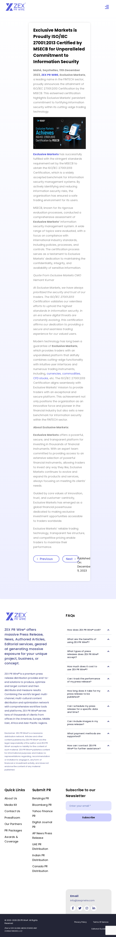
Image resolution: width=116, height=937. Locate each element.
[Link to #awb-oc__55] (106, 7)
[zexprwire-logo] (16, 3)
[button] (88, 630)
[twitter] (80, 908)
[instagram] (87, 908)
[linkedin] (94, 908)
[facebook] (73, 908)
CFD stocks (40, 378)
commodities (71, 373)
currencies (54, 373)
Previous (46, 559)
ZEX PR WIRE (49, 75)
